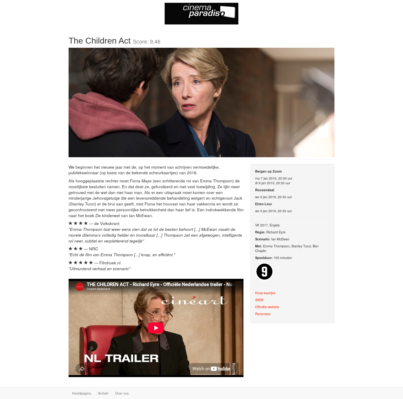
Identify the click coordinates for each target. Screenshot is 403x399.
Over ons (122, 393)
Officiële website (267, 306)
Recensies (263, 313)
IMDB (259, 299)
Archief (103, 393)
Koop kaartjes (265, 292)
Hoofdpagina (81, 393)
